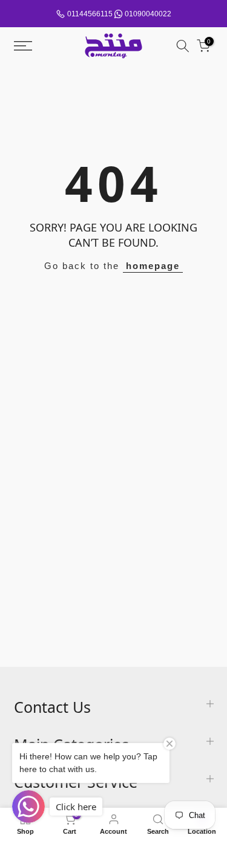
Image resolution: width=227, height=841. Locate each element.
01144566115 (90, 14)
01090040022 (148, 14)
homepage (153, 266)
